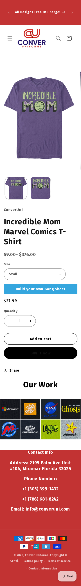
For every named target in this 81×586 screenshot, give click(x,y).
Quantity (11, 311)
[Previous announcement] (9, 12)
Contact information (43, 568)
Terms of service (59, 561)
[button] (9, 38)
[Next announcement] (72, 12)
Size (7, 264)
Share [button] (14, 370)
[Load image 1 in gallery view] (16, 188)
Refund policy (33, 561)
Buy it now (40, 353)
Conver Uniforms (36, 555)
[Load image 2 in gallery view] (40, 188)
